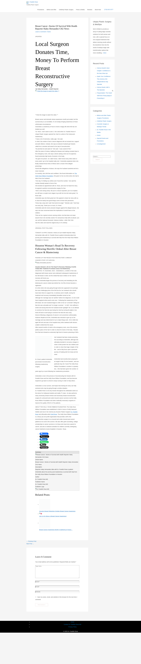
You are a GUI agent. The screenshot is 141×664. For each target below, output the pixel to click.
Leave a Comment (40, 31)
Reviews (89, 9)
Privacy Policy (72, 627)
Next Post (30, 543)
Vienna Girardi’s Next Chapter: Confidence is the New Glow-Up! (103, 70)
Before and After (51, 9)
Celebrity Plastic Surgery (66, 9)
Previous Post (31, 541)
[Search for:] (102, 156)
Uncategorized (101, 144)
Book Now (98, 9)
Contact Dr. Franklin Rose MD (72, 624)
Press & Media (80, 9)
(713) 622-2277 (108, 9)
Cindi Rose (54, 414)
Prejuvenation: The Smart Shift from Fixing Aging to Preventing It (104, 95)
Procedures (40, 9)
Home (49, 31)
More (104, 53)
